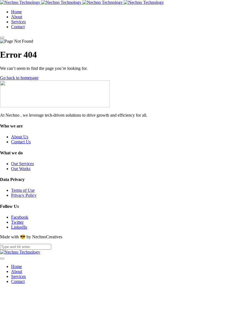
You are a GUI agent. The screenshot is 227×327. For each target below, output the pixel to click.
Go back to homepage (19, 77)
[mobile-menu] (2, 38)
